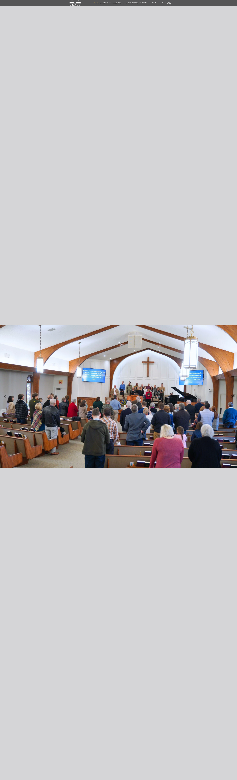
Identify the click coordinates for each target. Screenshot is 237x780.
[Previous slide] (5, 396)
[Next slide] (232, 396)
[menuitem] (96, 2)
